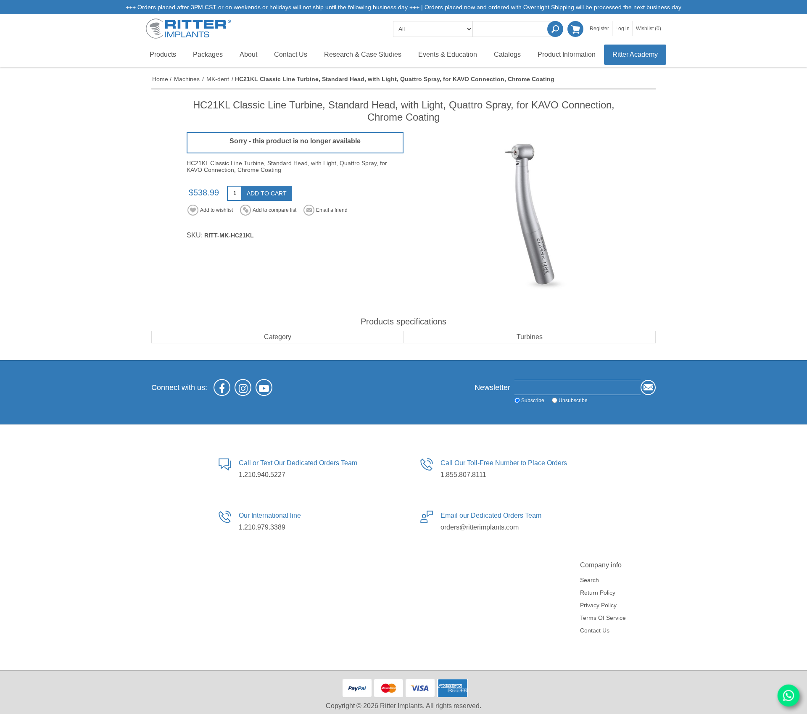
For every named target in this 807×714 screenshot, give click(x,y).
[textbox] (515, 29)
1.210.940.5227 (262, 474)
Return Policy (597, 592)
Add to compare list (274, 210)
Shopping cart (575, 29)
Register (599, 29)
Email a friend (332, 210)
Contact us (594, 630)
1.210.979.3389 (262, 527)
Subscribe (532, 400)
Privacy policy (598, 605)
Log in (622, 29)
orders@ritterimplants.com (479, 527)
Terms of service (603, 617)
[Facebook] (222, 387)
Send (648, 387)
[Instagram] (243, 387)
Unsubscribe (573, 400)
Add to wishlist (216, 210)
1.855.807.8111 (463, 474)
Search (555, 29)
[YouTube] (264, 387)
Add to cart (267, 193)
